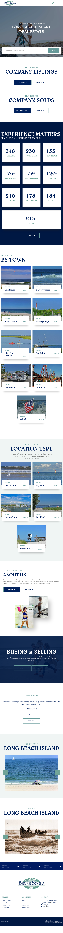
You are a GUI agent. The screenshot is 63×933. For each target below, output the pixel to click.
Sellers (39, 668)
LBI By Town (48, 867)
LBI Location (6, 867)
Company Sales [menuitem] (26, 905)
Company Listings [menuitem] (6, 900)
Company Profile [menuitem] (26, 907)
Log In (44, 906)
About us (10, 589)
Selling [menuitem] (23, 903)
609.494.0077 (54, 3)
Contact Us (39, 82)
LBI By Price (27, 867)
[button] (53, 50)
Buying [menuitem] (23, 900)
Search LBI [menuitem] (4, 903)
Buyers (21, 668)
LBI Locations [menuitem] (5, 907)
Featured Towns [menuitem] (6, 905)
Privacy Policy (5, 921)
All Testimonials (30, 721)
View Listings (21, 82)
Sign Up (49, 906)
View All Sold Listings (21, 111)
